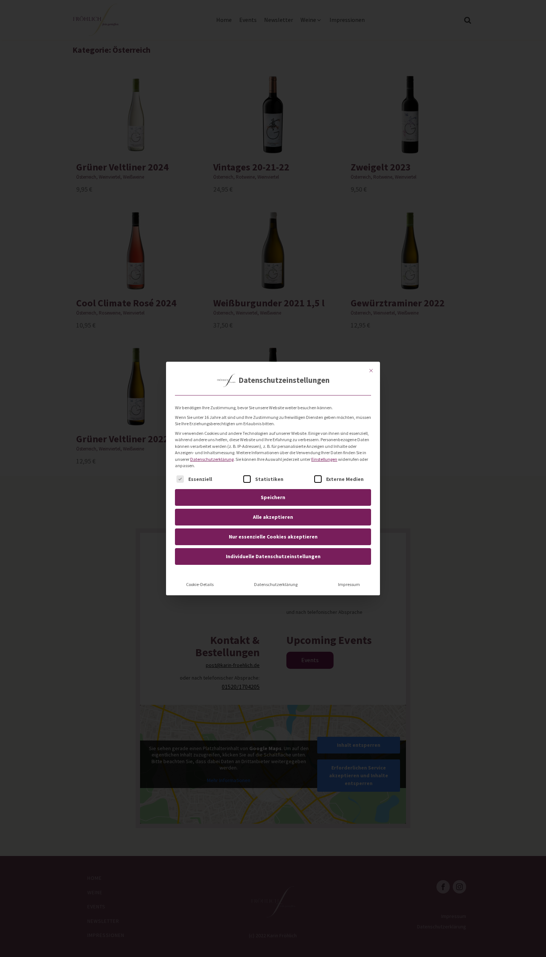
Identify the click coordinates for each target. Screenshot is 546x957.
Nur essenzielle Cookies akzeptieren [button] (273, 536)
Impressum (349, 584)
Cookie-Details (200, 584)
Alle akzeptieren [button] (273, 517)
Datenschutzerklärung (212, 459)
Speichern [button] (273, 497)
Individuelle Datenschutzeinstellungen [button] (273, 556)
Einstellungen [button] (324, 459)
